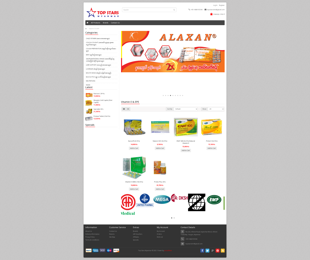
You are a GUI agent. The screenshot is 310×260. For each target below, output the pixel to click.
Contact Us (115, 23)
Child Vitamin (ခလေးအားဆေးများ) (98, 38)
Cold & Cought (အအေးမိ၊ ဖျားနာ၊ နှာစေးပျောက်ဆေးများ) (100, 43)
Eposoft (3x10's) (134, 141)
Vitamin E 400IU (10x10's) (134, 182)
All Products (95, 23)
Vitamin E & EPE (94, 28)
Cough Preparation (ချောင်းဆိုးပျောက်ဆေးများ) (101, 50)
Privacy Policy (90, 237)
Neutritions (90, 81)
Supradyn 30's (98, 109)
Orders (159, 234)
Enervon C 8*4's (99, 94)
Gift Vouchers (137, 234)
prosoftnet (168, 250)
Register (222, 5)
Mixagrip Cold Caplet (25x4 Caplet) (103, 101)
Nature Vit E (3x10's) (160, 141)
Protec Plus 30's (160, 182)
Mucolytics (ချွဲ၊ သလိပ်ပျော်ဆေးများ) (98, 77)
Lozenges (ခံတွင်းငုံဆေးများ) (95, 69)
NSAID (88, 85)
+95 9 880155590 (196, 9)
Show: (204, 109)
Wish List (160, 237)
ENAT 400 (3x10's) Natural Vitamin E (186, 142)
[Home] (87, 22)
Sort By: (169, 109)
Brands (105, 23)
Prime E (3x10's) (211, 141)
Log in (215, 5)
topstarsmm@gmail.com (216, 9)
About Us (88, 231)
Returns (111, 234)
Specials (136, 240)
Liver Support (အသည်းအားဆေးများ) (98, 65)
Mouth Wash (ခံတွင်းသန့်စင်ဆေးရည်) (98, 73)
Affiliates (136, 237)
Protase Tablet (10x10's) (102, 116)
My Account (161, 231)
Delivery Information (92, 234)
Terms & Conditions (92, 240)
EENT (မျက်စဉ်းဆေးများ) (93, 55)
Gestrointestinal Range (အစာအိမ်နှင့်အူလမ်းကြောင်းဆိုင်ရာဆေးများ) (100, 60)
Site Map (112, 237)
